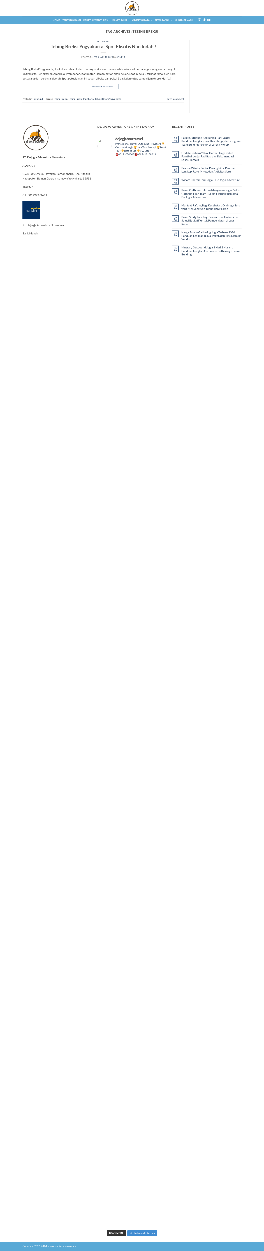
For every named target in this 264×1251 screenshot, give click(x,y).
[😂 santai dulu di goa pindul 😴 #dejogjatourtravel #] (105, 176)
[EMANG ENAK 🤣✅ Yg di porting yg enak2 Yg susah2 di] (123, 1165)
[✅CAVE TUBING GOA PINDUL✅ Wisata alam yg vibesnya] (159, 1064)
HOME (56, 20)
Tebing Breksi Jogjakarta (81, 98)
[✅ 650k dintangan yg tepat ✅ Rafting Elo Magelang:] (141, 1083)
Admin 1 (121, 57)
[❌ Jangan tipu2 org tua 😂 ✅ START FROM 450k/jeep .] (105, 1053)
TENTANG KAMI (71, 20)
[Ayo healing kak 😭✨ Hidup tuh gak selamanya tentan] (159, 259)
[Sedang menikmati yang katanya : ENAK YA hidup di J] (141, 247)
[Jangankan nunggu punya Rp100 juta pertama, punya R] (123, 446)
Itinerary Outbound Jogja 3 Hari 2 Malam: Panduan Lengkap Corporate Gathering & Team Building (210, 251)
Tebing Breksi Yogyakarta (108, 98)
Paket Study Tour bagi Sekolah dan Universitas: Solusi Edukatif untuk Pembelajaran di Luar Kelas (210, 220)
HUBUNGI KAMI (184, 20)
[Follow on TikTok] (204, 20)
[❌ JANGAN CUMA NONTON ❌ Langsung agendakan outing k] (159, 1176)
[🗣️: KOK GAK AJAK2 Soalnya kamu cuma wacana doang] (105, 1181)
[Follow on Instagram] (199, 20)
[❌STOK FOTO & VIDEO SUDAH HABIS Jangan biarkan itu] (159, 715)
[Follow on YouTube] (208, 20)
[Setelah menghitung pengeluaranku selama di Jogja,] (141, 468)
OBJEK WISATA (141, 20)
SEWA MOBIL (162, 20)
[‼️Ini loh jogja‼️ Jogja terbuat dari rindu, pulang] (141, 725)
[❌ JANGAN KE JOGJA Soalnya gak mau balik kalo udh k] (105, 727)
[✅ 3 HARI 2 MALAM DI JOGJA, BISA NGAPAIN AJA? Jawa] (123, 853)
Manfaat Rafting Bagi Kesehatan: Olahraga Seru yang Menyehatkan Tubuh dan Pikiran (210, 207)
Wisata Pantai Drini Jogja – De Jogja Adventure (210, 179)
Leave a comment (175, 98)
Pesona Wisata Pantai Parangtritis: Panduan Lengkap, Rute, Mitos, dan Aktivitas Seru (208, 169)
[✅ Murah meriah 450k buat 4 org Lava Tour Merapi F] (141, 1183)
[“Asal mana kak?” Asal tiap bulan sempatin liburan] (123, 229)
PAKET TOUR (119, 20)
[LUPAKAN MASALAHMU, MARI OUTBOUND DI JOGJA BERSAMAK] (159, 520)
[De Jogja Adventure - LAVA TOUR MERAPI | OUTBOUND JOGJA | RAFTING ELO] (132, 8)
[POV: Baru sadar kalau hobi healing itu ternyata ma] (105, 458)
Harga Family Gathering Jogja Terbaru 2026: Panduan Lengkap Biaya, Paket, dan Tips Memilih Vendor (211, 235)
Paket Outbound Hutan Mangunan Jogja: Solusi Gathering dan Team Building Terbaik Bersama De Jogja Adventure (210, 193)
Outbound (103, 41)
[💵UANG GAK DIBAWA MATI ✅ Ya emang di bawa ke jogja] (123, 1057)
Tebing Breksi (60, 98)
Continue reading (103, 86)
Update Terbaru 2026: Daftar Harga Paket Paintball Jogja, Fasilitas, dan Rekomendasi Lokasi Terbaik (207, 156)
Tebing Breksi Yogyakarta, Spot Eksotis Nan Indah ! (103, 46)
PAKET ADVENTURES (95, 20)
